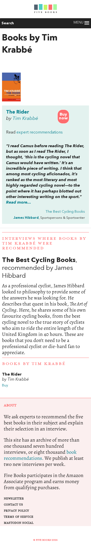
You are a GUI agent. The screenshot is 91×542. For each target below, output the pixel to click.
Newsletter (14, 499)
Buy (5, 385)
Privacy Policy (16, 511)
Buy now (63, 116)
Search (8, 23)
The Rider (17, 112)
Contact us (13, 505)
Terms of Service (18, 517)
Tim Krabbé (25, 118)
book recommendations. (40, 455)
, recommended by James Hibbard (45, 306)
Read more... (18, 203)
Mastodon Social (18, 523)
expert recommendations (39, 133)
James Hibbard (26, 218)
